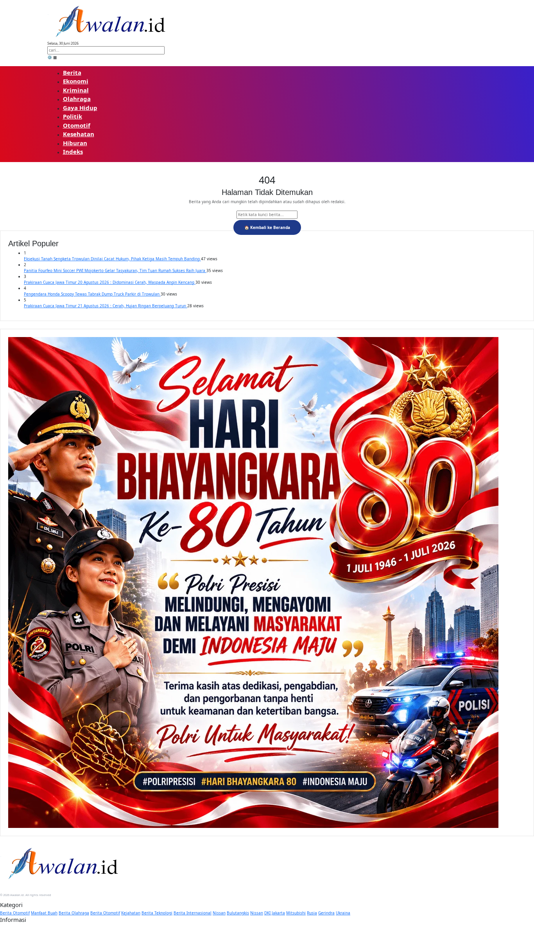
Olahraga (77, 99)
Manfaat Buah (44, 913)
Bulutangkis (238, 913)
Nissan (219, 913)
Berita (72, 72)
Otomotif (76, 125)
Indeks (73, 151)
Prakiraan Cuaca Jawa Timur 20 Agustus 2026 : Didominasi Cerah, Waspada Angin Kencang (109, 282)
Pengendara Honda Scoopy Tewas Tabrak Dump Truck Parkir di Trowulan (92, 294)
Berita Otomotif (15, 913)
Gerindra (326, 913)
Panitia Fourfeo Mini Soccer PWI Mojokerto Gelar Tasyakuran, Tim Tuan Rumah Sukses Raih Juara (115, 270)
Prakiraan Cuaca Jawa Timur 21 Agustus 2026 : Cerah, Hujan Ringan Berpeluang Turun (105, 305)
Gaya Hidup (80, 108)
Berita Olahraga (74, 913)
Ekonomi (75, 81)
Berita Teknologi (157, 913)
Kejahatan (130, 913)
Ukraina (343, 913)
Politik (72, 116)
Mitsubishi (296, 913)
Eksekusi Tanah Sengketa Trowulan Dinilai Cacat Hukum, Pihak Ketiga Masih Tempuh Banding (112, 258)
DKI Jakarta (274, 913)
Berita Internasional (192, 913)
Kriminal (76, 90)
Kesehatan (78, 134)
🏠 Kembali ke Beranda (267, 227)
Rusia (312, 913)
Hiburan (75, 143)
